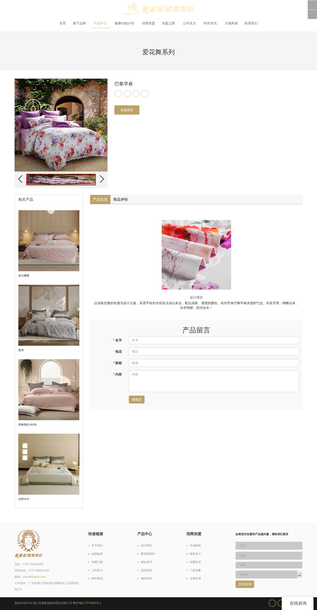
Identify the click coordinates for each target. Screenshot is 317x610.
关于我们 (97, 545)
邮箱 (117, 363)
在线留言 (126, 110)
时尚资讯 (211, 23)
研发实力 (195, 553)
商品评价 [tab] (120, 199)
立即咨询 (244, 584)
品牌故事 (97, 553)
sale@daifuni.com (34, 576)
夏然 (21, 350)
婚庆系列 (146, 578)
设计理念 (146, 545)
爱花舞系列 (148, 553)
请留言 (137, 399)
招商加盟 (148, 23)
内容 (117, 374)
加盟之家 (169, 23)
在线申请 (195, 578)
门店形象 (195, 570)
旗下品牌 (80, 23)
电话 (118, 351)
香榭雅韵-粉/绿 (27, 424)
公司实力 (190, 23)
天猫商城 (231, 23)
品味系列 (146, 570)
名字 (117, 340)
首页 (62, 23)
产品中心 (101, 23)
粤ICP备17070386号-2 (87, 603)
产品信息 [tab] (100, 199)
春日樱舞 (23, 275)
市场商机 (195, 545)
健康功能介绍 (125, 23)
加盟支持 (195, 562)
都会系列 (146, 562)
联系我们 (251, 23)
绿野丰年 (23, 499)
